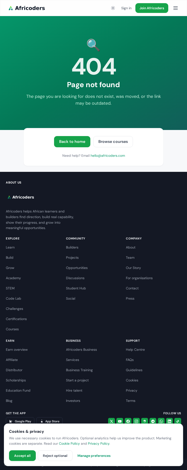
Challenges (14, 308)
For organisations (139, 278)
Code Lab (13, 298)
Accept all (22, 455)
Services (72, 360)
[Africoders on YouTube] (119, 421)
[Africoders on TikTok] (177, 421)
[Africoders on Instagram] (136, 421)
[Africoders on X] (111, 421)
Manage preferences (94, 455)
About (130, 247)
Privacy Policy (98, 443)
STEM (10, 288)
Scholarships (16, 380)
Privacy (131, 390)
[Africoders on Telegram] (153, 421)
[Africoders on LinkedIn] (169, 421)
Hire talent (74, 390)
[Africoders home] (26, 8)
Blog (9, 400)
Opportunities (77, 268)
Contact (132, 288)
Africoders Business (81, 349)
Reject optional (55, 455)
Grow (10, 268)
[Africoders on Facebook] (128, 421)
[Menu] (175, 8)
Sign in (126, 8)
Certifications (16, 319)
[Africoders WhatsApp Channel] (161, 421)
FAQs (130, 360)
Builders (72, 247)
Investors (73, 400)
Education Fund (18, 390)
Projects (72, 257)
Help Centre (135, 349)
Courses (12, 329)
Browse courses (113, 141)
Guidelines (134, 370)
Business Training (79, 370)
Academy (13, 278)
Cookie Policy (69, 443)
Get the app (16, 413)
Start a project (77, 380)
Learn (10, 247)
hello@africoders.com (108, 155)
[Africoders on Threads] (144, 421)
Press (130, 298)
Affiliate (12, 360)
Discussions (75, 278)
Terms (130, 400)
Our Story (133, 268)
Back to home (72, 141)
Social (70, 298)
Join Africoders (152, 8)
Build (9, 257)
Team (130, 257)
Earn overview (17, 349)
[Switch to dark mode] (113, 8)
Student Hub (76, 288)
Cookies (132, 380)
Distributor (14, 370)
